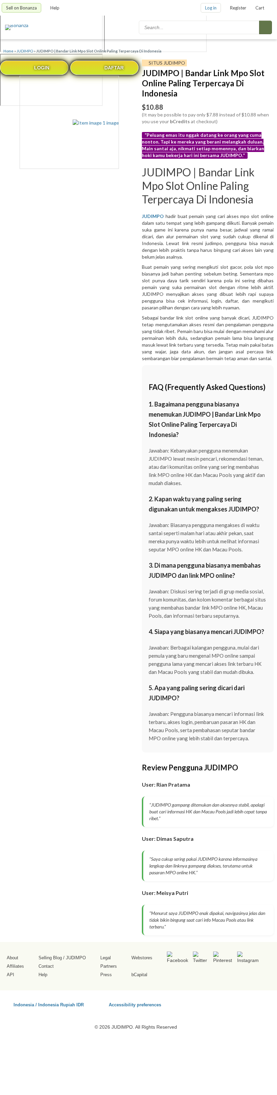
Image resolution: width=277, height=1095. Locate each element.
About (12, 957)
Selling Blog (50, 957)
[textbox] (199, 27)
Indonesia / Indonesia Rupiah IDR (49, 1004)
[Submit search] (265, 27)
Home (8, 51)
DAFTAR (114, 67)
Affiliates (15, 966)
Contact (46, 966)
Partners (108, 966)
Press (106, 974)
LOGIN (41, 67)
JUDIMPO (25, 51)
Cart (259, 7)
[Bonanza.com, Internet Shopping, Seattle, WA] (226, 1003)
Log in (211, 7)
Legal (105, 957)
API (10, 974)
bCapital (139, 974)
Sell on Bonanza (21, 7)
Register (238, 7)
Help (55, 7)
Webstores (141, 957)
